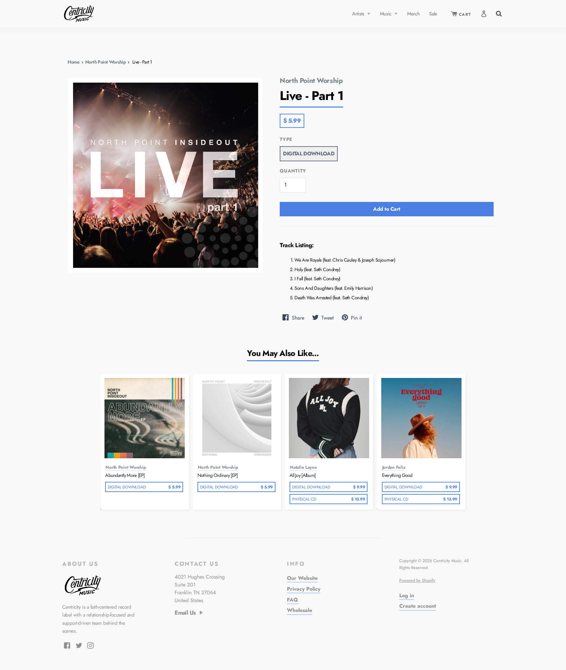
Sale (433, 13)
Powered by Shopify (417, 580)
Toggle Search (498, 13)
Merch (413, 13)
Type (286, 139)
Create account (417, 606)
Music (386, 13)
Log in (406, 595)
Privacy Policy (303, 589)
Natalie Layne (303, 467)
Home (73, 62)
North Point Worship (105, 62)
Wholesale (299, 610)
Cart (464, 14)
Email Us (185, 613)
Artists (359, 13)
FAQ (292, 599)
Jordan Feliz (394, 467)
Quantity (293, 171)
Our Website (302, 578)
